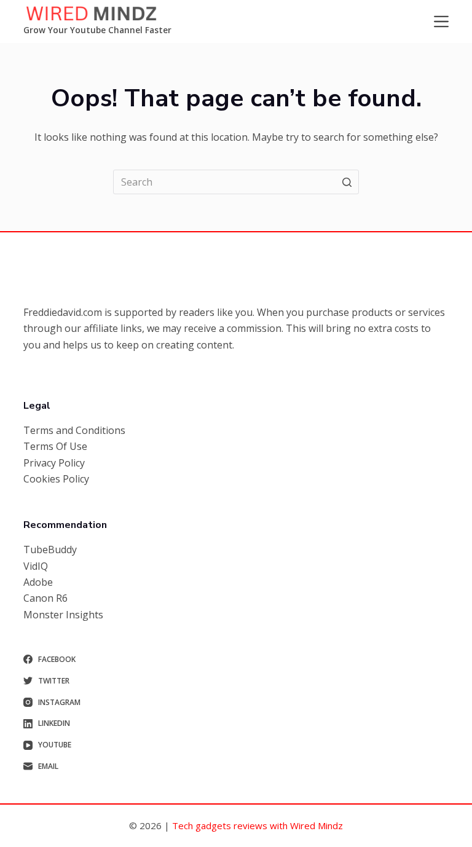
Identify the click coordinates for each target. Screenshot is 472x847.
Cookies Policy (56, 479)
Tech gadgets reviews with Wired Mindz (257, 825)
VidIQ (35, 566)
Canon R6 (45, 598)
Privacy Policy (54, 463)
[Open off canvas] (441, 21)
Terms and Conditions (74, 430)
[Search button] (346, 182)
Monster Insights (63, 614)
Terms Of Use (55, 446)
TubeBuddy (50, 549)
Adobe (38, 582)
